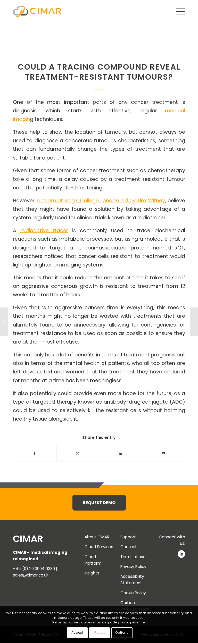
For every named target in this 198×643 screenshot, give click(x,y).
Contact (128, 546)
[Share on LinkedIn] (120, 453)
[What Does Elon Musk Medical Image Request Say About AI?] (4, 321)
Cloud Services (99, 546)
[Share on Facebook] (34, 453)
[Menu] (178, 11)
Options (121, 632)
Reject (99, 632)
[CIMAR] (37, 11)
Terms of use (133, 557)
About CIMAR (97, 537)
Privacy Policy (133, 566)
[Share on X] (77, 453)
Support (128, 537)
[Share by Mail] (163, 453)
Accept (77, 632)
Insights (92, 573)
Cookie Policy (133, 593)
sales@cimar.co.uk (30, 575)
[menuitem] (178, 11)
